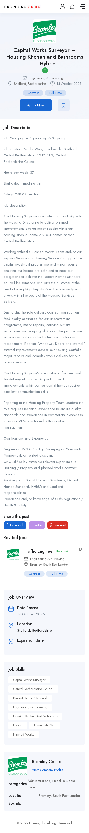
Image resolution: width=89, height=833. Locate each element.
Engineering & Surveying (46, 78)
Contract (33, 93)
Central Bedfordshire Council (33, 688)
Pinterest (60, 525)
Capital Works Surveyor (29, 680)
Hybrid (17, 725)
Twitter (37, 525)
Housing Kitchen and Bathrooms (35, 716)
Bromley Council (47, 762)
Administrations (39, 780)
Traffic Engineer (39, 551)
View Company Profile (47, 770)
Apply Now (35, 105)
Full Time (55, 93)
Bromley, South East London (49, 564)
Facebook (16, 525)
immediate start (45, 725)
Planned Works (23, 734)
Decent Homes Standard (30, 698)
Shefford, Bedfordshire (30, 83)
